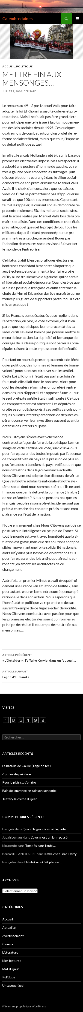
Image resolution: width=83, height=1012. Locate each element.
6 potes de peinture (16, 774)
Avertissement (13, 936)
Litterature (10, 952)
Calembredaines (17, 18)
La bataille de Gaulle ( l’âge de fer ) (26, 766)
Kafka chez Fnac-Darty (60, 854)
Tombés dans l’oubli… (40, 846)
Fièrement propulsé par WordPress (24, 1006)
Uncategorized (13, 985)
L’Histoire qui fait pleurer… (43, 862)
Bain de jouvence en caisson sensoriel (29, 791)
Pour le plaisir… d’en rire (19, 782)
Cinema (7, 944)
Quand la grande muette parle (44, 829)
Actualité (9, 927)
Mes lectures (11, 961)
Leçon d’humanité (15, 674)
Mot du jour (10, 969)
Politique (24, 66)
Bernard (30, 91)
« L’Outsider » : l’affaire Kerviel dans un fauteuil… (39, 657)
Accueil (8, 66)
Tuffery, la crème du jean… (21, 799)
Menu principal (77, 18)
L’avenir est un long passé (49, 837)
